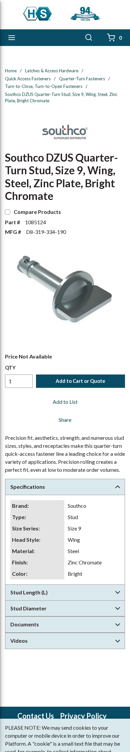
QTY (10, 368)
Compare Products (37, 212)
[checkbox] (7, 212)
